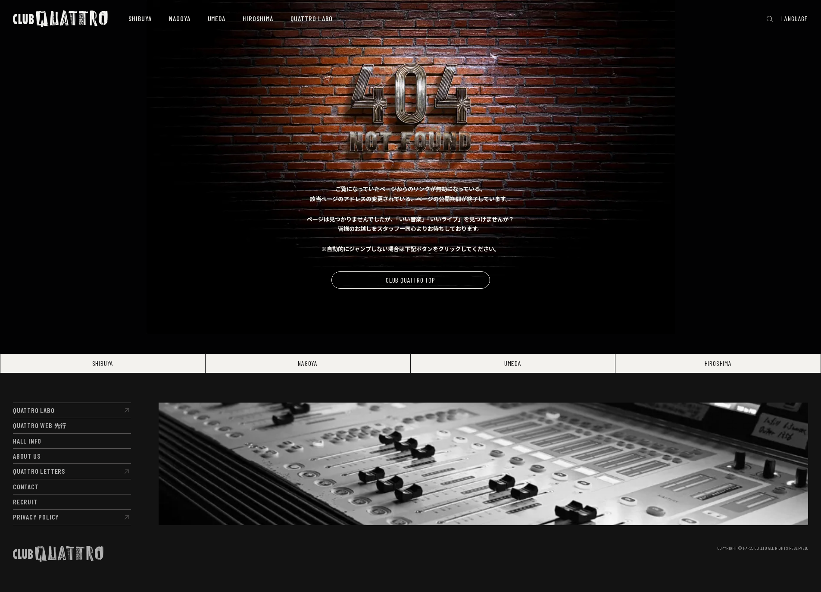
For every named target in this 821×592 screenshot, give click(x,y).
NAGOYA (308, 363)
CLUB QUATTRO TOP (410, 280)
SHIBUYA (103, 363)
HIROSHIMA (718, 363)
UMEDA (512, 363)
